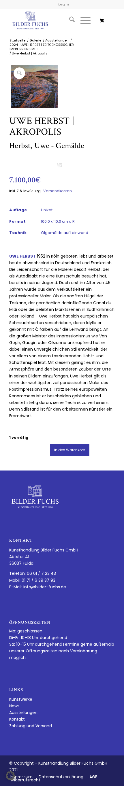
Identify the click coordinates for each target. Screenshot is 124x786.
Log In (63, 4)
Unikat (46, 210)
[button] (10, 775)
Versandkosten (57, 190)
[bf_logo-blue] (51, 20)
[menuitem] (69, 20)
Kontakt (17, 719)
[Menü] (83, 20)
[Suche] (69, 20)
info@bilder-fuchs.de (44, 587)
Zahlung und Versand (30, 726)
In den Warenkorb (69, 449)
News (14, 706)
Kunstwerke (20, 699)
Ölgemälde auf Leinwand (64, 232)
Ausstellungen (23, 712)
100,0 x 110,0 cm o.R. (58, 221)
